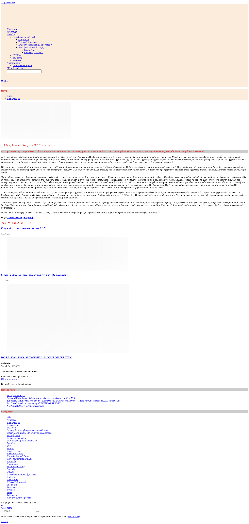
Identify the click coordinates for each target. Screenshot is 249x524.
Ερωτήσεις (12, 443)
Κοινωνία (11, 461)
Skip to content (8, 2)
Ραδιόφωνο (12, 485)
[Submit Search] (37, 511)
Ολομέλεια (12, 469)
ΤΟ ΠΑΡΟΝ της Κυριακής (20, 217)
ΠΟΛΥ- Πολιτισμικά (16, 482)
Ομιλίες (10, 472)
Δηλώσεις (11, 427)
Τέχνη (9, 492)
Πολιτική (11, 477)
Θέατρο (10, 448)
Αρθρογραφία (13, 422)
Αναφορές (11, 420)
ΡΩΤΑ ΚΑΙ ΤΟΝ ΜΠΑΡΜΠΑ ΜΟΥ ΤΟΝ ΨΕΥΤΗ (36, 357)
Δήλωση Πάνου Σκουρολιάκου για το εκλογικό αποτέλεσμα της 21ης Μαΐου (42, 398)
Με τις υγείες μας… (16, 395)
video (9, 417)
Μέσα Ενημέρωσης (16, 466)
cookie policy (74, 516)
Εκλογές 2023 (13, 435)
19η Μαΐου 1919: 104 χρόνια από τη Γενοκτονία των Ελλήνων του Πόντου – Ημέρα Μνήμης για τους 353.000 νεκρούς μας (63, 400)
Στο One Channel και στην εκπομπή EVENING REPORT (34, 403)
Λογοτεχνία (12, 464)
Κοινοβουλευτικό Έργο (18, 456)
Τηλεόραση (12, 495)
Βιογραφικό (12, 425)
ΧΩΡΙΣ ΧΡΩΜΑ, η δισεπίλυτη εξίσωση (25, 406)
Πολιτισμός (12, 479)
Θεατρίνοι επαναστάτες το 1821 (24, 228)
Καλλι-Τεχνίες (13, 451)
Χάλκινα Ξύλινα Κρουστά (19, 497)
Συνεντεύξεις (13, 487)
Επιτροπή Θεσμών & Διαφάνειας (22, 440)
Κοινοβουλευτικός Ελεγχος (19, 459)
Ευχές (9, 446)
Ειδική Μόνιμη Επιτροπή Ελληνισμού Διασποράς (29, 433)
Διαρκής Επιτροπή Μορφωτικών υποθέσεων (27, 430)
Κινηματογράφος (14, 453)
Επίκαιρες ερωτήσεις (16, 438)
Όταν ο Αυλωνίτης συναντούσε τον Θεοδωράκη (35, 274)
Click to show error (10, 379)
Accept (4, 521)
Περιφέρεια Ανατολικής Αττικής (21, 474)
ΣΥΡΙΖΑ (11, 490)
